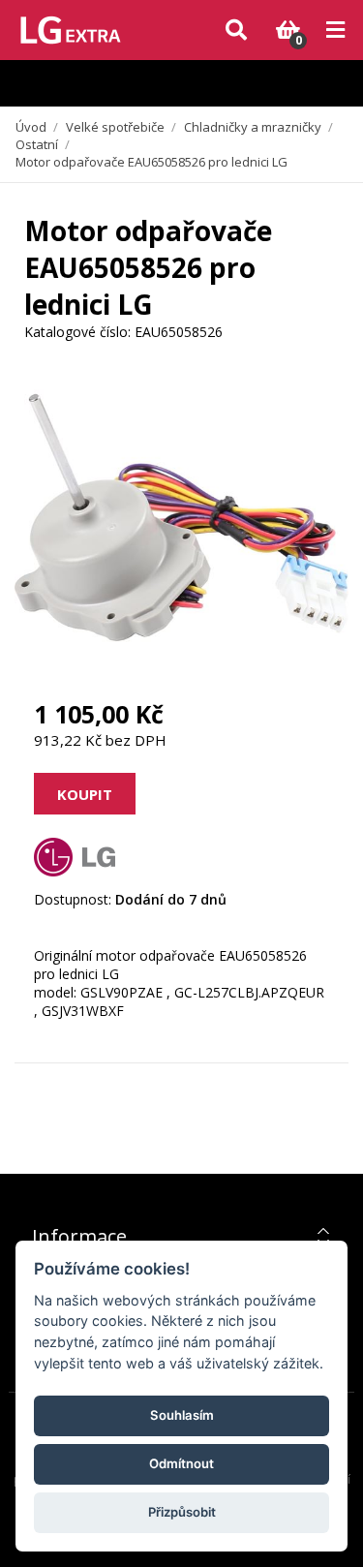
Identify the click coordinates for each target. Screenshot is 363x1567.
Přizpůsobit (182, 1512)
